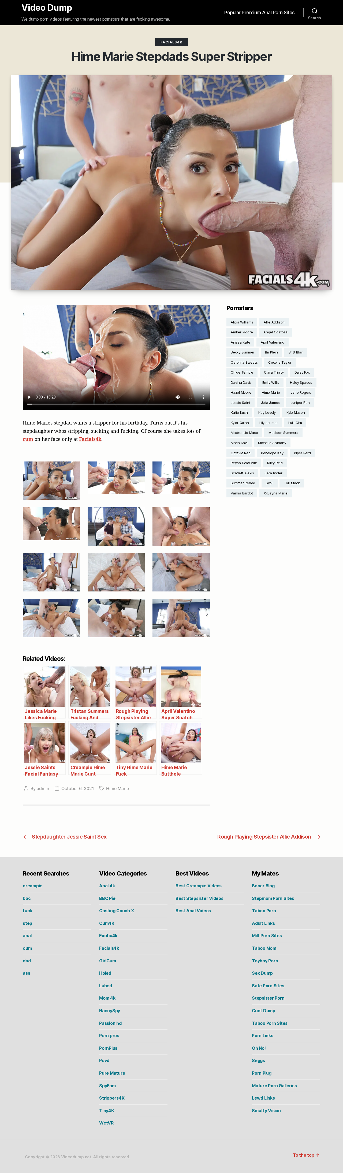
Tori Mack (292, 483)
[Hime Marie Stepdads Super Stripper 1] (51, 480)
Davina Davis (241, 382)
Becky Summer (242, 352)
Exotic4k (108, 935)
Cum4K (106, 923)
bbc (27, 898)
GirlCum (107, 960)
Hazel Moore (241, 392)
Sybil (269, 483)
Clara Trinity (274, 372)
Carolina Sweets (244, 362)
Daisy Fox (302, 372)
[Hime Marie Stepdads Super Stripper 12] (181, 618)
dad (27, 960)
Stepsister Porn (268, 998)
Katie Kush (239, 412)
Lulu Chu (295, 422)
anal (27, 935)
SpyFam (107, 1085)
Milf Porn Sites (267, 935)
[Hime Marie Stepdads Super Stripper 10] (51, 618)
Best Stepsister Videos (199, 898)
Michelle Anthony (272, 443)
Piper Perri (302, 453)
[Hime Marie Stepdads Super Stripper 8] (116, 572)
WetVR (106, 1123)
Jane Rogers (301, 392)
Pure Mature (112, 1073)
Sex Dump (262, 973)
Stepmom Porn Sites (273, 898)
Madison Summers (283, 432)
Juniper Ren (300, 402)
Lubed (105, 985)
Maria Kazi (239, 443)
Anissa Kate (240, 342)
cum (28, 439)
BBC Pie (107, 898)
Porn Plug (261, 1073)
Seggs (258, 1060)
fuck (27, 910)
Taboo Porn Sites (270, 1023)
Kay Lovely (267, 412)
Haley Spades (301, 382)
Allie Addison (274, 322)
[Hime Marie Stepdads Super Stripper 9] (181, 572)
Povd (104, 1060)
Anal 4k (107, 885)
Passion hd (110, 1023)
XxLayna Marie (276, 493)
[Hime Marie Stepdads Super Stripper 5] (116, 526)
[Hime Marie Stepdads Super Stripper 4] (51, 523)
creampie (32, 885)
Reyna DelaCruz (244, 463)
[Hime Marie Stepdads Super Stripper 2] (116, 477)
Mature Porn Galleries (274, 1085)
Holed (105, 973)
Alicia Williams (242, 322)
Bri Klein (271, 352)
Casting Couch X (116, 910)
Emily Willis (270, 382)
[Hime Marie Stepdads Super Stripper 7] (51, 572)
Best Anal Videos (193, 910)
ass (26, 973)
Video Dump (46, 7)
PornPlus (108, 1048)
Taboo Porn (264, 910)
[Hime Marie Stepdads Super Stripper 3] (181, 477)
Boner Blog (263, 885)
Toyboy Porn (265, 960)
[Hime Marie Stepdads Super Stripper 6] (181, 526)
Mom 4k (107, 998)
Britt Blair (296, 352)
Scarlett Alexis (242, 473)
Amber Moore (242, 332)
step (27, 923)
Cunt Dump (263, 1010)
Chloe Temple (242, 372)
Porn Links (262, 1035)
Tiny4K (106, 1110)
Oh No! (259, 1048)
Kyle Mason (295, 412)
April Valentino (272, 342)
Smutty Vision (266, 1110)
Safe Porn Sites (268, 985)
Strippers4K (111, 1098)
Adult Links (263, 923)
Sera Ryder (273, 473)
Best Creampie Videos (199, 885)
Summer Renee (243, 483)
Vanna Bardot (242, 493)
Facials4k (171, 42)
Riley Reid (275, 463)
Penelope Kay (272, 453)
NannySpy (109, 1010)
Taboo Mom (264, 948)
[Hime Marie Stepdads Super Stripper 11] (116, 618)
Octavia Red (240, 453)
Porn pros (109, 1035)
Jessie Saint (240, 402)
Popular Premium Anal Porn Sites (259, 12)
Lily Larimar (268, 422)
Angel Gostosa (275, 332)
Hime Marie (117, 788)
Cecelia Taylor (280, 362)
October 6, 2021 (77, 788)
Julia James (270, 402)
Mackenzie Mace (244, 432)
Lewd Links (263, 1098)
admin (43, 788)
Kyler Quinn (240, 422)
